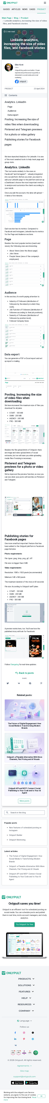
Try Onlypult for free (24, 924)
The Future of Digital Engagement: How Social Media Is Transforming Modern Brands (24, 725)
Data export (13, 115)
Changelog (14, 664)
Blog (16, 18)
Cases (32, 9)
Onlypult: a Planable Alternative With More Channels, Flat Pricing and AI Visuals (24, 758)
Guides (6, 9)
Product (41, 9)
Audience (12, 111)
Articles (16, 9)
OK (41, 1096)
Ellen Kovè (19, 65)
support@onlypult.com (24, 1076)
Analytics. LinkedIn (15, 102)
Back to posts (26, 673)
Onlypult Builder (15, 835)
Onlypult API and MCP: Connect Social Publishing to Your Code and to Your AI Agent (24, 790)
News (24, 9)
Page (10, 106)
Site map (24, 1071)
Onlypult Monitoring (17, 840)
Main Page (6, 18)
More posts (24, 801)
